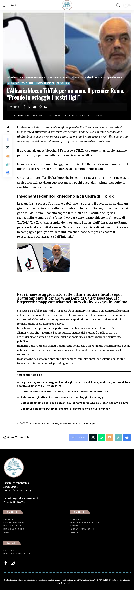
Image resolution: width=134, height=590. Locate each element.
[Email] (34, 107)
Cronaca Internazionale (21, 83)
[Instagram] (13, 563)
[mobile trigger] (6, 5)
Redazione (23, 115)
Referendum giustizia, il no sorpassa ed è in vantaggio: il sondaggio (63, 397)
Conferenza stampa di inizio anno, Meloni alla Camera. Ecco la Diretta (64, 391)
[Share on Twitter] (7, 147)
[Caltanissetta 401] (67, 5)
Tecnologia (63, 83)
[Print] (45, 107)
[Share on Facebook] (23, 107)
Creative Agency (68, 583)
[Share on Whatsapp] (29, 107)
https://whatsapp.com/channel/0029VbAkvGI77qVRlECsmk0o (72, 302)
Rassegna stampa (45, 83)
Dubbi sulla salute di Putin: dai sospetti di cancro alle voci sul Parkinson (65, 408)
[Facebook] (5, 563)
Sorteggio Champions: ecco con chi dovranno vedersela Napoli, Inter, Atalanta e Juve (74, 402)
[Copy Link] (40, 107)
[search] (118, 5)
